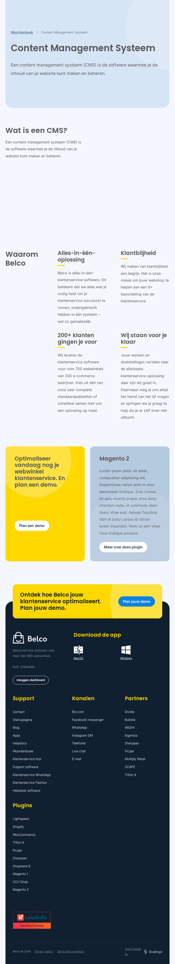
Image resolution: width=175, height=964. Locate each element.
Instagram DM (82, 735)
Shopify (18, 827)
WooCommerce (24, 835)
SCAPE (130, 767)
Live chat (79, 751)
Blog (16, 727)
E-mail (76, 759)
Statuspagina (22, 720)
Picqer (129, 751)
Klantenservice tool (27, 759)
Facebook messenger (88, 720)
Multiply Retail (135, 759)
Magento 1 (20, 874)
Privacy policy (44, 951)
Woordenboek (23, 751)
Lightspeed (21, 819)
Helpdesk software (26, 790)
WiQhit (130, 727)
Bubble (130, 720)
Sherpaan (132, 743)
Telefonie (78, 743)
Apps (16, 735)
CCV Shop (20, 882)
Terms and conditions (70, 951)
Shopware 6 (22, 866)
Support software (25, 767)
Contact (19, 712)
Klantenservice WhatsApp (32, 775)
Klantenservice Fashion (30, 782)
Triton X (130, 775)
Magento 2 (21, 889)
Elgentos (131, 735)
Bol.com (78, 712)
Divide (129, 712)
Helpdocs (20, 743)
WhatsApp (79, 727)
